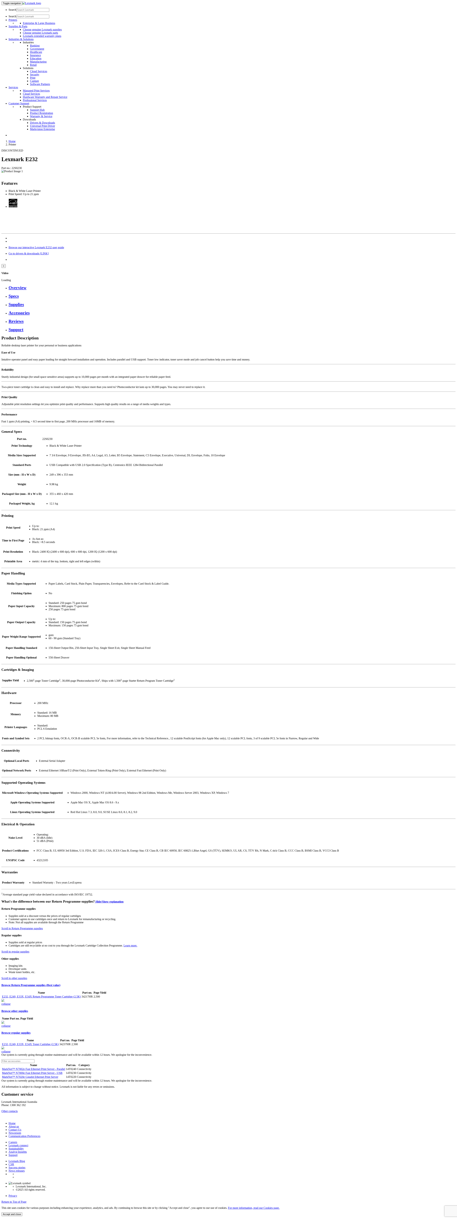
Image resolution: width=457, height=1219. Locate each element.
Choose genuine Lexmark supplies (42, 29)
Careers (13, 1142)
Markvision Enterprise (42, 129)
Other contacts (9, 1111)
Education (35, 58)
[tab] (232, 287)
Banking (35, 45)
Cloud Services (38, 71)
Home (12, 141)
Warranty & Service (41, 116)
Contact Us (15, 1129)
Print (32, 77)
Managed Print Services (36, 90)
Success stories (17, 1167)
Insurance (35, 55)
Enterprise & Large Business (39, 23)
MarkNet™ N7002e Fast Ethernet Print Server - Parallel (33, 1069)
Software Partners (40, 84)
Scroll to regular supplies (15, 951)
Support (13, 1155)
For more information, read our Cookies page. (254, 1207)
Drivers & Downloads (42, 122)
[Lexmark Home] (31, 3)
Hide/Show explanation (109, 901)
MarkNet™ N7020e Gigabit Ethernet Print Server (30, 1076)
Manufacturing (38, 61)
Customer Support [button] (19, 103)
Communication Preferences (24, 1136)
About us (14, 1126)
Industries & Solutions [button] (21, 39)
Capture (34, 80)
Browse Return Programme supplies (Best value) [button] (30, 985)
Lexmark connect (18, 1145)
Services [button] (13, 87)
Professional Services (35, 100)
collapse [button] (6, 1003)
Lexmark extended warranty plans (42, 35)
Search (12, 9)
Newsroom (15, 1132)
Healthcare (36, 52)
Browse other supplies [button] (14, 1011)
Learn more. (130, 945)
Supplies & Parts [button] (18, 26)
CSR (11, 1164)
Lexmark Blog (17, 1161)
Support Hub (37, 109)
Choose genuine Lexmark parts (40, 32)
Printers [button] (13, 19)
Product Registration (41, 113)
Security (34, 74)
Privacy (13, 1195)
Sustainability (16, 1148)
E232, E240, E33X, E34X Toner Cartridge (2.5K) (30, 1044)
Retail (33, 64)
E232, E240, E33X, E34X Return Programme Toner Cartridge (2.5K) (41, 996)
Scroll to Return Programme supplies (22, 928)
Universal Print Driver (42, 125)
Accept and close (12, 1214)
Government (37, 48)
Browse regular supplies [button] (16, 1032)
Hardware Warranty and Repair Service (45, 97)
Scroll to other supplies (14, 978)
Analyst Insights (18, 1151)
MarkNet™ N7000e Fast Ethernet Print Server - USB (32, 1072)
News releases (17, 1170)
